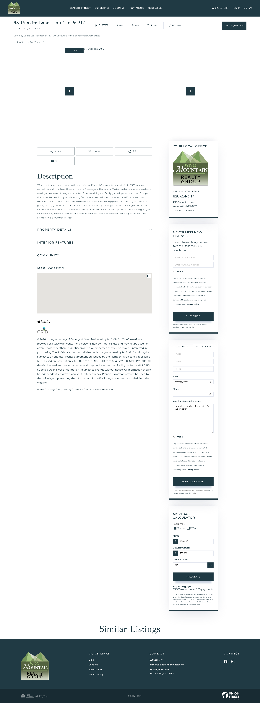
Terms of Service (185, 493)
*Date (175, 376)
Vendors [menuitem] (93, 665)
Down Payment (181, 548)
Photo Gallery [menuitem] (96, 674)
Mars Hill (78, 389)
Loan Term (179, 524)
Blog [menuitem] (91, 660)
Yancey (67, 389)
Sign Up (248, 8)
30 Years (181, 528)
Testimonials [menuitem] (95, 669)
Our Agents (189, 210)
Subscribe (193, 316)
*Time (176, 389)
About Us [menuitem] (118, 8)
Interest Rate (180, 560)
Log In (236, 8)
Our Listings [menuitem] (102, 8)
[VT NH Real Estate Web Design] (230, 696)
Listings (51, 389)
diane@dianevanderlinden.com (167, 665)
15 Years (193, 528)
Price (176, 536)
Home (40, 389)
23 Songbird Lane (162, 671)
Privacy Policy (193, 304)
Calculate (193, 576)
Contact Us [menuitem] (155, 8)
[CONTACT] (234, 26)
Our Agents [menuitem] (137, 8)
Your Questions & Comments (187, 401)
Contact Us (178, 210)
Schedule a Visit (203, 346)
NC (59, 389)
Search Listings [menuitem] (79, 8)
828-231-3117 (221, 8)
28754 (89, 389)
